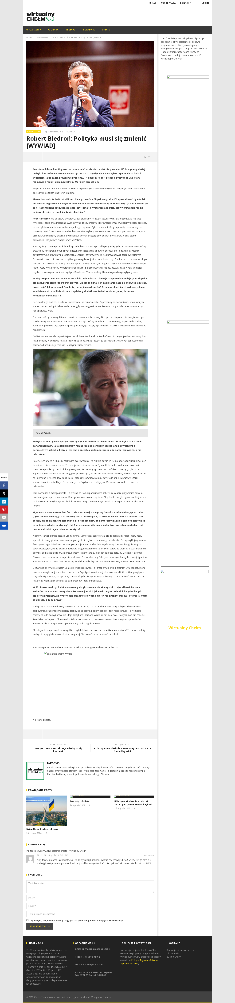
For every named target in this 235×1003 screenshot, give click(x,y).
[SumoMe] (4, 526)
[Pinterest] (4, 510)
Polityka (53, 29)
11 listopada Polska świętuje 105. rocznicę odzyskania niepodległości (133, 803)
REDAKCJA (71, 132)
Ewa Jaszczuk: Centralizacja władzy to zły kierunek (58, 748)
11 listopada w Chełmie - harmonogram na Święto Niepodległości (122, 748)
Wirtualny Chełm (184, 627)
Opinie (106, 29)
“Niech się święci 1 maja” (89, 964)
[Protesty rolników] (90, 797)
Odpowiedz (148, 855)
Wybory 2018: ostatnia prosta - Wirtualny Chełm (61, 850)
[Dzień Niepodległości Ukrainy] (46, 811)
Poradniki (89, 29)
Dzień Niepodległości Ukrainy (42, 829)
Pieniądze (71, 29)
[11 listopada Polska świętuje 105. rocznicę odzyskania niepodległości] (134, 797)
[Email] (4, 518)
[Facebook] (4, 485)
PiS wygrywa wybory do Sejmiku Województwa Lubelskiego (94, 973)
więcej (147, 157)
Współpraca (168, 3)
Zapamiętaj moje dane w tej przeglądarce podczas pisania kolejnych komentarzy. (76, 920)
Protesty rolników (80, 801)
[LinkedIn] (4, 501)
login (205, 3)
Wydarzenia (33, 29)
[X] (4, 493)
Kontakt (185, 3)
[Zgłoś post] (38, 157)
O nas (152, 3)
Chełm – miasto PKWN (87, 957)
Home (29, 37)
